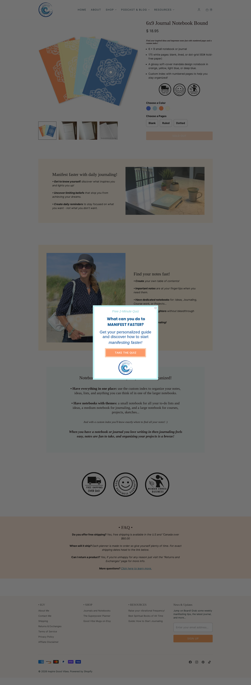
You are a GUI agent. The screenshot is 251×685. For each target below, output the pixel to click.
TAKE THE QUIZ (125, 352)
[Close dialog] (155, 307)
